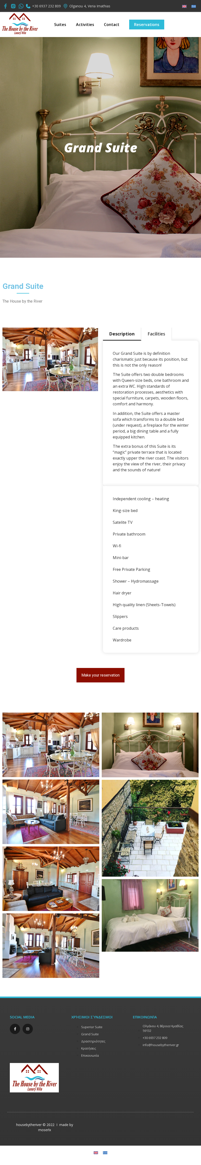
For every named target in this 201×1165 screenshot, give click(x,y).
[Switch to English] (184, 6)
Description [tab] (122, 334)
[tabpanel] (151, 413)
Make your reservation (100, 675)
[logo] (19, 34)
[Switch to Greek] (193, 6)
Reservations (146, 24)
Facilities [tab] (156, 334)
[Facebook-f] (15, 1029)
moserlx (44, 1129)
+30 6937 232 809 (46, 6)
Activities (85, 24)
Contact (111, 24)
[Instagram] (28, 1029)
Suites (60, 24)
